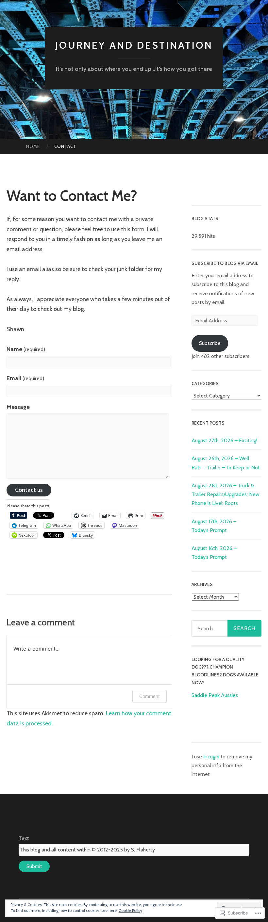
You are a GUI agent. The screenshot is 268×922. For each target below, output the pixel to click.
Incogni (212, 756)
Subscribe (210, 343)
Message (18, 407)
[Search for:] (227, 628)
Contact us (29, 489)
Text (24, 838)
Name (26, 349)
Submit (34, 866)
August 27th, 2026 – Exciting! (224, 440)
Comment (149, 696)
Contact (65, 146)
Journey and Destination (134, 45)
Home (33, 146)
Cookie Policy (130, 910)
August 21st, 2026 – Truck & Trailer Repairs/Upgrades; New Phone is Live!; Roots (226, 494)
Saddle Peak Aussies (215, 695)
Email (25, 378)
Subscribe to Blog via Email (225, 263)
